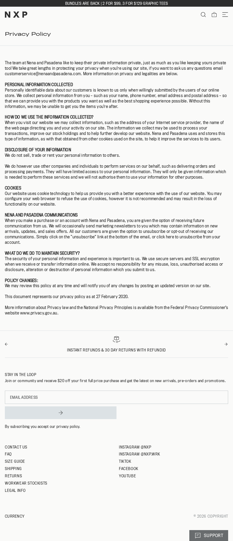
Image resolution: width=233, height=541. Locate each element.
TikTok (125, 461)
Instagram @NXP (135, 447)
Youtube (127, 476)
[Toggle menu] (222, 15)
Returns (13, 476)
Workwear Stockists (26, 483)
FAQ (8, 454)
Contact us (16, 447)
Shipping (13, 468)
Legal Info (15, 490)
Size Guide (15, 461)
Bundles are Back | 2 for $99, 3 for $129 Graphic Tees (116, 3)
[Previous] (6, 344)
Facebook (128, 468)
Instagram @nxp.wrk (139, 454)
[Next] (226, 344)
